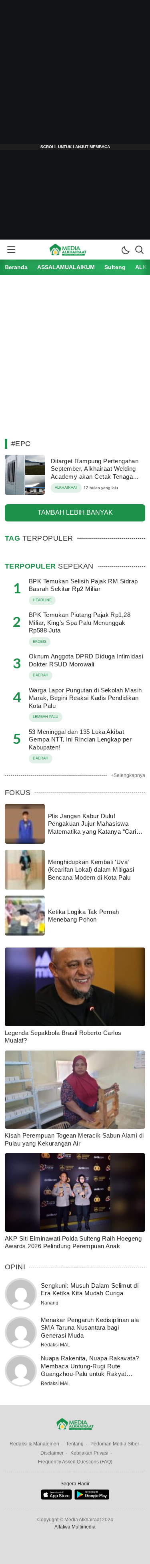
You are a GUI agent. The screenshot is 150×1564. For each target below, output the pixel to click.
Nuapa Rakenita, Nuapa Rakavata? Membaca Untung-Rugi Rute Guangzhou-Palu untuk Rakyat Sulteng (90, 1370)
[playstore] (91, 1498)
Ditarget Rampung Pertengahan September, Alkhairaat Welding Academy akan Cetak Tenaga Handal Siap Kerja (94, 473)
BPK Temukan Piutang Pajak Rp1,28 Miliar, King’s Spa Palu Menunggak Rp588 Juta (79, 622)
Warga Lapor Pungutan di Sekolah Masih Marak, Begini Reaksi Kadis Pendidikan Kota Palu (85, 698)
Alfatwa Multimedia (75, 1527)
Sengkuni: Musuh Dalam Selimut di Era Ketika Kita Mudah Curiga (89, 1289)
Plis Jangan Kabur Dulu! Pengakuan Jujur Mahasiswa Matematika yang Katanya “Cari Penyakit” (92, 828)
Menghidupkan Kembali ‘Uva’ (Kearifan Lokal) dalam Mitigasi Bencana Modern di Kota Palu (91, 869)
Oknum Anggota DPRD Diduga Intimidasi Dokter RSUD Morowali (86, 660)
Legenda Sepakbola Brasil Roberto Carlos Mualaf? (63, 1036)
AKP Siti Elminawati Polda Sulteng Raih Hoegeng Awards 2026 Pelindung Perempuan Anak (73, 1242)
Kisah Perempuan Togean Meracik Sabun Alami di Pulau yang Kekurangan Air (74, 1139)
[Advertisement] (75, 75)
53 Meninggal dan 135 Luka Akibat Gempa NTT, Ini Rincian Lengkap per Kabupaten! (80, 739)
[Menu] (11, 250)
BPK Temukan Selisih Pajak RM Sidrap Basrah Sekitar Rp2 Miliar (83, 585)
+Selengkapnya (128, 775)
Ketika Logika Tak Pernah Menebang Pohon (83, 915)
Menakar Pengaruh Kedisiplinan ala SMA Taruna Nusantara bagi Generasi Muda (90, 1327)
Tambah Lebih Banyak (75, 512)
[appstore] (56, 1498)
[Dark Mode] (125, 250)
